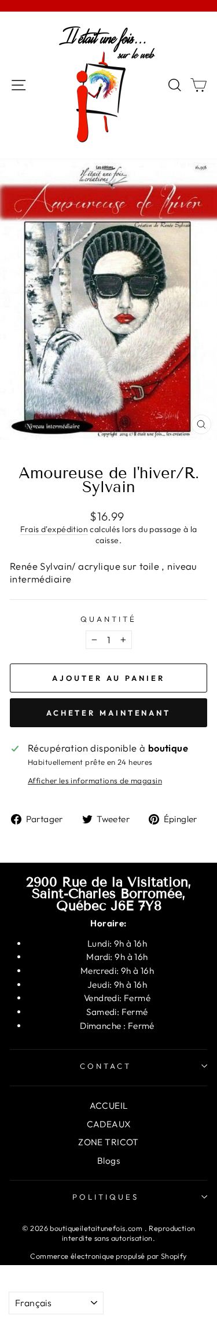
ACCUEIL (109, 1105)
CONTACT (105, 1066)
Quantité (108, 619)
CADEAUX (109, 1124)
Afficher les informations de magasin (95, 780)
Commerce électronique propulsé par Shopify (108, 1255)
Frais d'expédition (54, 529)
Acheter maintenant (108, 712)
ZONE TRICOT (108, 1142)
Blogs (108, 1160)
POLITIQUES (105, 1196)
